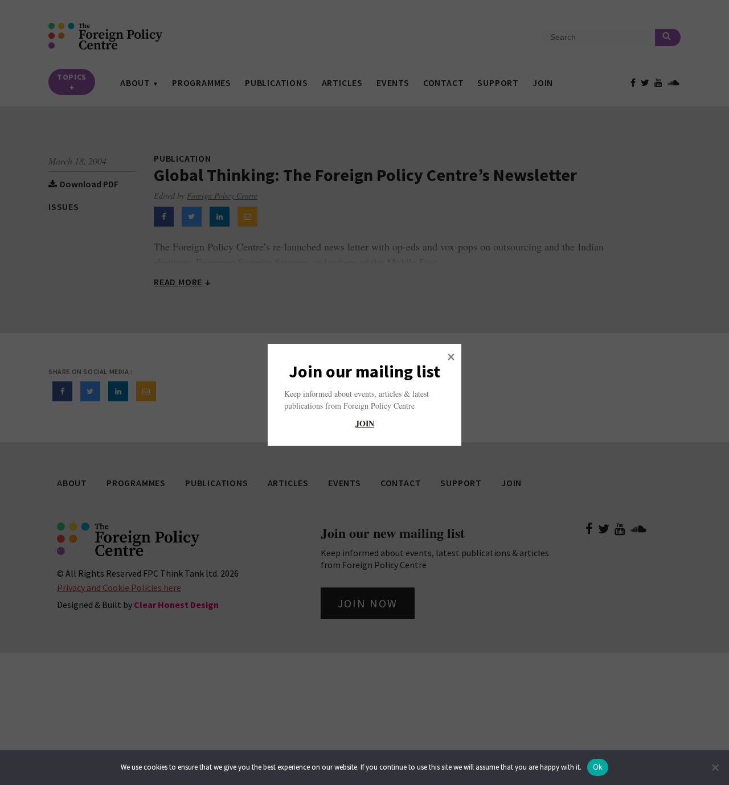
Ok (598, 766)
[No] (714, 767)
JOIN (364, 423)
